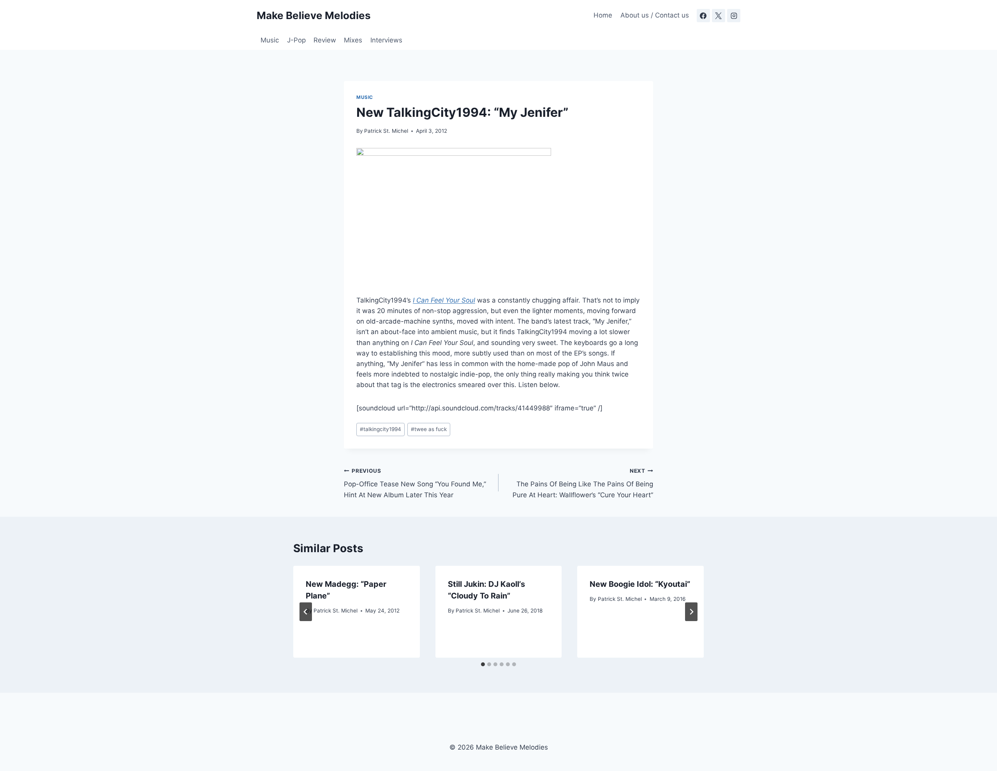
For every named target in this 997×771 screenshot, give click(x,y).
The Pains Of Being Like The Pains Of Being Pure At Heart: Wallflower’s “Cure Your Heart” (583, 483)
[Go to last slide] (305, 611)
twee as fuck (429, 429)
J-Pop (296, 40)
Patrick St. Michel (386, 131)
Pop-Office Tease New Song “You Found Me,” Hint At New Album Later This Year (415, 483)
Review (325, 40)
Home (603, 15)
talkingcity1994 (380, 429)
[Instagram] (733, 15)
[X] (718, 15)
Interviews (386, 40)
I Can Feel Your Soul (444, 300)
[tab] (483, 664)
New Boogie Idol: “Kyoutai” (640, 584)
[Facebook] (703, 15)
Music (270, 40)
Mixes (353, 40)
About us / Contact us (654, 15)
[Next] (691, 611)
